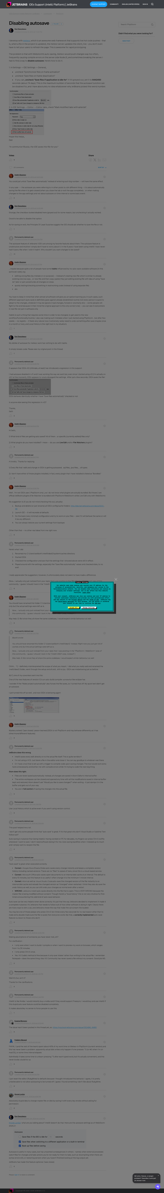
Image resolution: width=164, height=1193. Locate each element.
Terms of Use (94, 600)
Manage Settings (88, 607)
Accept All (73, 607)
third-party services (66, 601)
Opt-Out (97, 603)
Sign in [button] (145, 4)
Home (17, 4)
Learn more (86, 592)
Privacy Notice (77, 600)
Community (114, 4)
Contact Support (99, 4)
